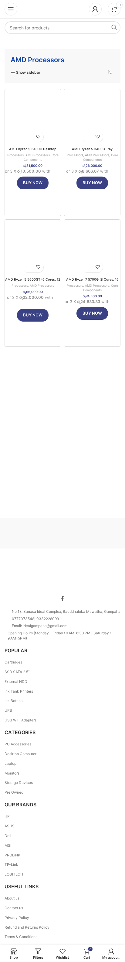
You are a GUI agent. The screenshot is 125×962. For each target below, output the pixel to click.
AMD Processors (37, 155)
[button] (27, 136)
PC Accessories (18, 744)
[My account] (95, 9)
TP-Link (11, 864)
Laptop (10, 763)
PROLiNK (12, 855)
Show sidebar (28, 72)
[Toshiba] (33, 533)
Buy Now (32, 182)
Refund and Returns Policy (27, 927)
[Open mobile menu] (11, 9)
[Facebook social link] (62, 598)
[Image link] (62, 574)
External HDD (16, 681)
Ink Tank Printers (19, 691)
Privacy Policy (17, 917)
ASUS (10, 826)
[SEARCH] (114, 27)
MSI (8, 845)
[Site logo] (62, 8)
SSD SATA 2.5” (17, 672)
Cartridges (13, 662)
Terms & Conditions (21, 936)
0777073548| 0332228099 (35, 618)
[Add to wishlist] (38, 136)
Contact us (14, 908)
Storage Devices (19, 782)
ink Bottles (13, 700)
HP (7, 816)
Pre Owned (14, 792)
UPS (8, 710)
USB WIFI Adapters (20, 720)
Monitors (12, 773)
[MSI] (91, 533)
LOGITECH (14, 874)
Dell (8, 835)
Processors (15, 155)
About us (12, 898)
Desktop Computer (20, 753)
